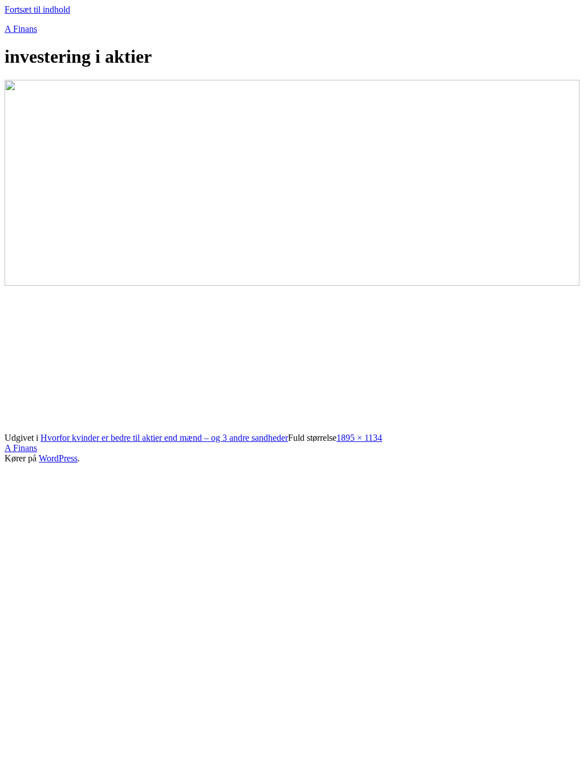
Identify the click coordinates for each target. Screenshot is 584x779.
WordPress (58, 458)
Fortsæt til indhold (37, 9)
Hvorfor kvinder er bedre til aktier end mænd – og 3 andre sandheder (164, 438)
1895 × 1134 (359, 438)
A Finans (21, 29)
